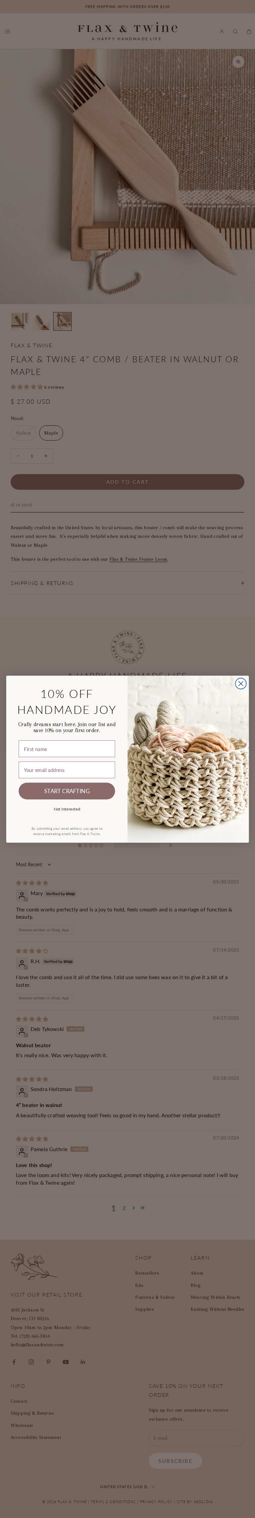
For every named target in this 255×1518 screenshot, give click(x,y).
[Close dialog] (240, 683)
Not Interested (67, 808)
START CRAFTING (67, 791)
